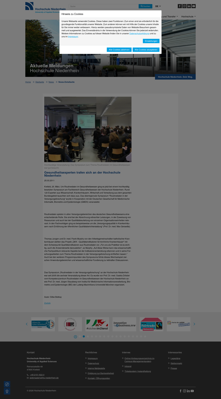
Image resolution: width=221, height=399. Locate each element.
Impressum (73, 36)
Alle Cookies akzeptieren (146, 49)
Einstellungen (151, 40)
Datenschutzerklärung (139, 33)
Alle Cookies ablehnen (119, 49)
